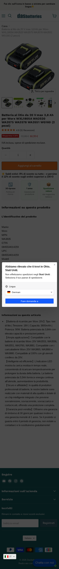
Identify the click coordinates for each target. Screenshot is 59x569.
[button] (9, 556)
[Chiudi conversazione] (54, 265)
